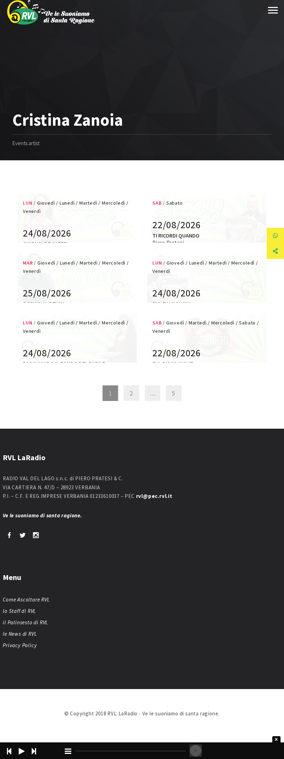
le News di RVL (20, 634)
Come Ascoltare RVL (26, 599)
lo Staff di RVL (19, 611)
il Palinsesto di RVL (25, 622)
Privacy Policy (20, 645)
